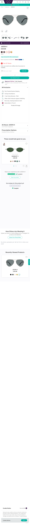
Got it (24, 520)
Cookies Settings (6, 520)
